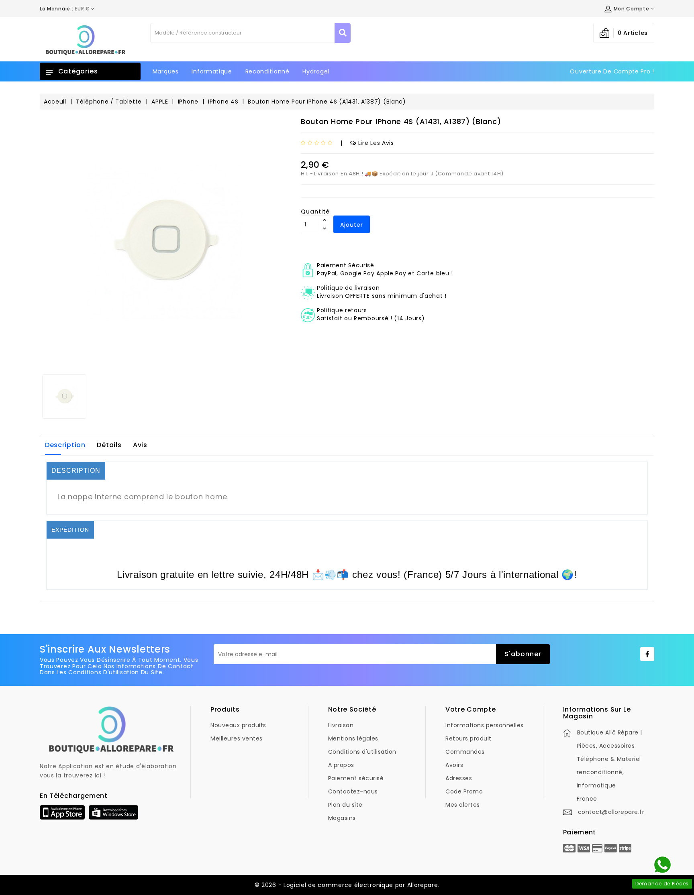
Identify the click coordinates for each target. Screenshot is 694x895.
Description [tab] (65, 445)
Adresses (458, 778)
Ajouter (351, 225)
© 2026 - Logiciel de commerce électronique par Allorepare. (347, 885)
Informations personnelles (484, 725)
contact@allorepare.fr (611, 812)
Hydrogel (315, 71)
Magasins (342, 818)
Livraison (341, 725)
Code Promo (464, 791)
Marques (166, 71)
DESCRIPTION (75, 470)
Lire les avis (376, 143)
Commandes (465, 752)
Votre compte (470, 709)
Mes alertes (462, 805)
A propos (341, 765)
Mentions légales (353, 738)
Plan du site (345, 805)
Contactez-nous (353, 791)
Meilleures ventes (236, 738)
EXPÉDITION (70, 530)
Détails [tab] (109, 445)
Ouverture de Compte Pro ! (612, 71)
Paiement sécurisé (356, 778)
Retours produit (468, 738)
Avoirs (454, 765)
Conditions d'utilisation (362, 752)
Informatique (212, 71)
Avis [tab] (140, 445)
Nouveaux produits (238, 725)
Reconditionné (267, 71)
